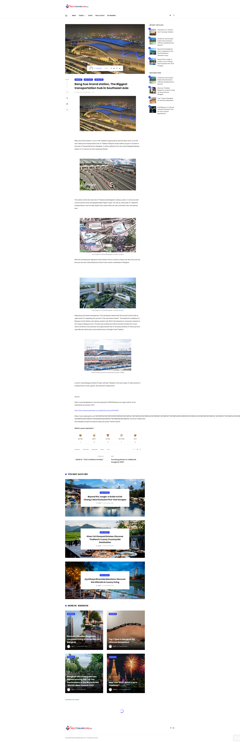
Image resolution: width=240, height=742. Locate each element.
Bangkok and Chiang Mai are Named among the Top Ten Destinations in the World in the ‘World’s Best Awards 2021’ (83, 681)
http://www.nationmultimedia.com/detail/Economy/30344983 (97, 410)
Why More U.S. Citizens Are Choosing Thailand (165, 31)
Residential (95, 449)
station (102, 449)
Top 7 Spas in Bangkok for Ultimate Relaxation (122, 641)
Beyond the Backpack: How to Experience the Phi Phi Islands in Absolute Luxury (165, 52)
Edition (115, 689)
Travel (81, 15)
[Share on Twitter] (67, 98)
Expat (90, 15)
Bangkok (78, 79)
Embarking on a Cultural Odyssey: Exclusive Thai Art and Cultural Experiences (166, 110)
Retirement (111, 15)
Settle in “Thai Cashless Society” (89, 459)
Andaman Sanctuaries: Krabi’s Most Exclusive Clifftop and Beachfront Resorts (166, 42)
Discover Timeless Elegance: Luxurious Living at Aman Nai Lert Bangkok (83, 639)
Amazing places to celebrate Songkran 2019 (123, 460)
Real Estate (100, 15)
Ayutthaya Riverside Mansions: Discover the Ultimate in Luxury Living (105, 581)
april (99, 503)
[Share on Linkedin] (67, 110)
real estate (86, 449)
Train (108, 449)
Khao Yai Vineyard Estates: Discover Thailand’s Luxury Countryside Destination (105, 539)
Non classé (105, 492)
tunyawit (99, 68)
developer (77, 449)
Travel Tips (98, 79)
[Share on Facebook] (67, 92)
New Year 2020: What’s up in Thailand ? (123, 684)
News (74, 15)
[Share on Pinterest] (67, 104)
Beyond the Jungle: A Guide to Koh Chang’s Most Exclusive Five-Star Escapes (105, 498)
